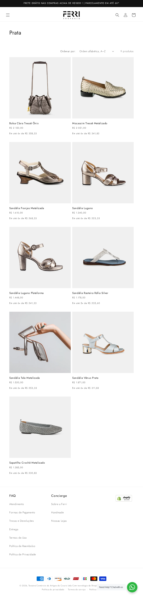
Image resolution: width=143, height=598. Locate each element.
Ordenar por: (68, 51)
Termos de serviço (77, 589)
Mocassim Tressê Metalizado (89, 123)
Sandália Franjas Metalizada (26, 208)
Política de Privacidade (22, 554)
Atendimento (16, 504)
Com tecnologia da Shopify (85, 585)
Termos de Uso (18, 538)
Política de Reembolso (22, 546)
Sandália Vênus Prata (85, 377)
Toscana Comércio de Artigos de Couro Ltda (50, 585)
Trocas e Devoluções (21, 521)
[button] (8, 15)
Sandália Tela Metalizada (24, 377)
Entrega (13, 529)
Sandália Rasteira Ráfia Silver (90, 293)
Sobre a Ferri (59, 504)
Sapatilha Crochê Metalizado (27, 462)
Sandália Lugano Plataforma (26, 293)
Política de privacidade (53, 589)
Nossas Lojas (59, 521)
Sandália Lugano (82, 208)
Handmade (57, 512)
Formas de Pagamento (22, 512)
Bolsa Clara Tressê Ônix (24, 123)
